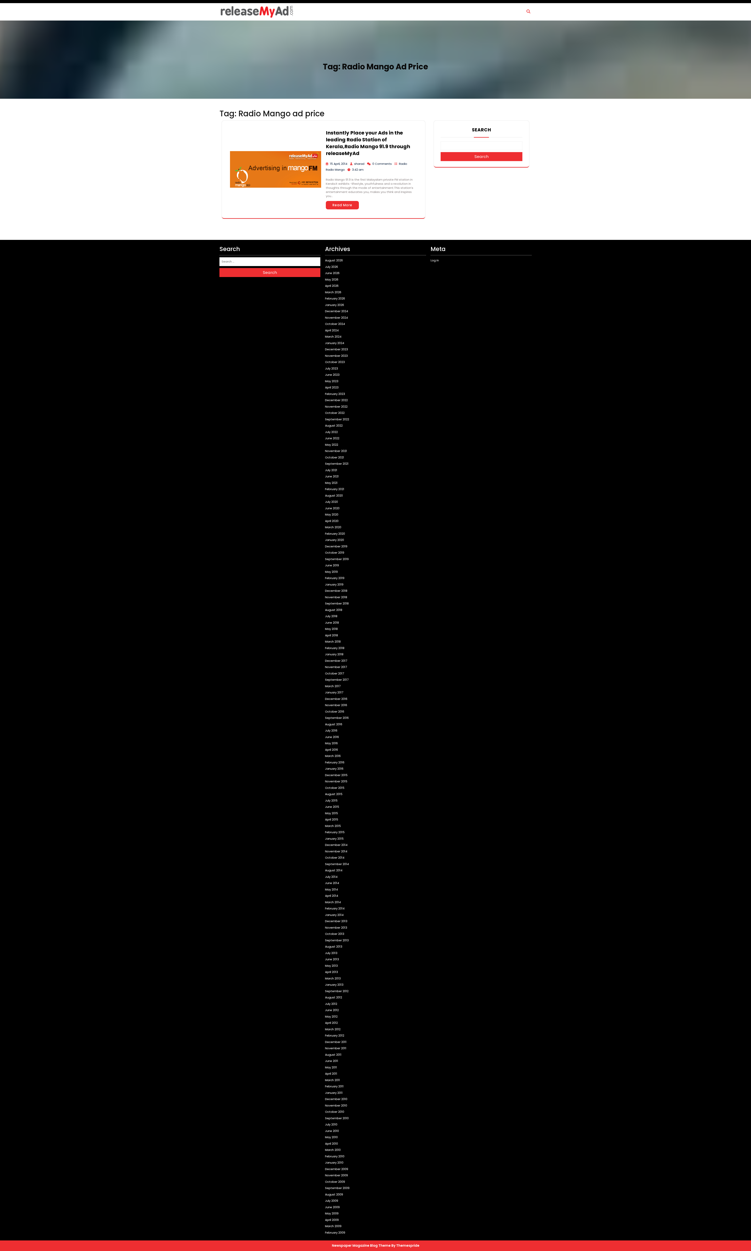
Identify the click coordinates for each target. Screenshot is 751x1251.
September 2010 (337, 1118)
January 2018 (334, 654)
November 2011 (335, 1048)
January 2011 (334, 1093)
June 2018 (332, 623)
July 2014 (331, 877)
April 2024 (332, 330)
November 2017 (336, 667)
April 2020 (332, 521)
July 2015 (331, 800)
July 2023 (331, 368)
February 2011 (334, 1086)
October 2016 (334, 711)
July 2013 (331, 953)
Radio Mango (335, 170)
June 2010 (332, 1131)
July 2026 (331, 267)
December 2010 (336, 1099)
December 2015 (336, 775)
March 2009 (333, 1226)
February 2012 (334, 1035)
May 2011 (331, 1067)
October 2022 (335, 413)
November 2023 (336, 356)
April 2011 (331, 1074)
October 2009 (335, 1182)
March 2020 (333, 527)
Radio (403, 164)
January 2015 (334, 839)
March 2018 (333, 641)
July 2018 (331, 616)
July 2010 (331, 1124)
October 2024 (335, 324)
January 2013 (334, 985)
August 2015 (333, 794)
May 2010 (331, 1137)
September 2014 (337, 864)
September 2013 (337, 940)
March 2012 (332, 1029)
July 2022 (331, 432)
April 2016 (331, 750)
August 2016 (333, 724)
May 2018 (331, 629)
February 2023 (335, 394)
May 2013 (331, 966)
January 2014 (334, 915)
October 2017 (334, 673)
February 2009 (335, 1232)
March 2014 (333, 902)
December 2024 (336, 311)
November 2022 (336, 406)
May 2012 (331, 1016)
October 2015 (334, 788)
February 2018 (334, 648)
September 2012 (337, 991)
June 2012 (332, 1010)
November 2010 (336, 1105)
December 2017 (336, 661)
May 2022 (331, 445)
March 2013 (333, 978)
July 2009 (331, 1201)
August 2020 (334, 495)
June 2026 (332, 273)
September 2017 (337, 680)
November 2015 (336, 781)
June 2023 (332, 375)
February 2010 (334, 1156)
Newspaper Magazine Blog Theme (361, 1245)
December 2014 (336, 845)
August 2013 (333, 946)
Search (481, 130)
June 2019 (332, 565)
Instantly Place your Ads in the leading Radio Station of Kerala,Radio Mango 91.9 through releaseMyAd (368, 143)
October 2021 (334, 457)
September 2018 (337, 603)
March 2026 (333, 292)
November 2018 (336, 597)
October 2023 (335, 362)
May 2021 (331, 483)
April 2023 (332, 387)
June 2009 (332, 1207)
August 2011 (333, 1055)
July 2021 (331, 470)
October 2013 (334, 934)
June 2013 (332, 959)
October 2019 (334, 553)
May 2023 (331, 381)
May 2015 (331, 813)
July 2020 (331, 502)
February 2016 (334, 762)
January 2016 (334, 769)
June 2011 (331, 1061)
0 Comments (382, 164)
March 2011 (332, 1080)
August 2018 (333, 610)
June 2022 (332, 438)
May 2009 (332, 1213)
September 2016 (337, 718)
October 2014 (334, 858)
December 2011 (336, 1042)
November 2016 (336, 705)
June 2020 (332, 508)
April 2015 (331, 819)
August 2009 (334, 1194)
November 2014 (336, 851)
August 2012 (333, 997)
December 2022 (336, 400)
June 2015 (332, 807)
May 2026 (331, 279)
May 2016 (331, 743)
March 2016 (333, 756)
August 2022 (334, 425)
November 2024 (336, 318)
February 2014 (335, 908)
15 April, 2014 (338, 164)
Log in (435, 260)
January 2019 (334, 584)
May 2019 (331, 572)
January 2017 (334, 692)
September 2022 (337, 419)
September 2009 (337, 1188)
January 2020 (334, 540)
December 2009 (336, 1169)
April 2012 (331, 1023)
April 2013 (331, 972)
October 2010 (334, 1112)
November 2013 (336, 927)
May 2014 (331, 889)
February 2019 (334, 578)
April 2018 (331, 635)
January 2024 (334, 343)
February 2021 (334, 489)
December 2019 (336, 546)
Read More (342, 205)
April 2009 (332, 1220)
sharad (359, 164)
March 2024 (333, 336)
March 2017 (333, 686)
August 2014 (333, 870)
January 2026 (334, 305)
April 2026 (332, 286)
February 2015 (335, 832)
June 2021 (332, 476)
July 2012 (331, 1004)
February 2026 (335, 298)
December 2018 (336, 591)
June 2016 (332, 737)
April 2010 (331, 1144)
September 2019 (337, 559)
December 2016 (336, 699)
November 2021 (336, 451)
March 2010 (333, 1150)
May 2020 (331, 514)
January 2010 (334, 1162)
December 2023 (336, 349)
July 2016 (331, 730)
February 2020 (335, 534)
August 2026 (334, 260)
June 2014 (332, 883)
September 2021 (337, 464)
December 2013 (336, 921)
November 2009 (336, 1175)
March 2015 (333, 826)
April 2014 (331, 896)
